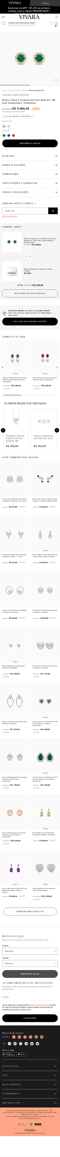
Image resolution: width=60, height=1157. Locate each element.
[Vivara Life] (45, 3)
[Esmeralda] (4, 135)
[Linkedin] (36, 1037)
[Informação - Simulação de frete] (35, 203)
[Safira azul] (9, 135)
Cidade (6, 958)
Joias (11, 90)
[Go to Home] (15, 3)
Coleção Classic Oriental (15, 95)
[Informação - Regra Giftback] (32, 116)
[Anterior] (3, 430)
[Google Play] (8, 1054)
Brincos (18, 90)
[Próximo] (57, 430)
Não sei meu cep (9, 216)
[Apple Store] (22, 1054)
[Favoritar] (56, 81)
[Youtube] (41, 1037)
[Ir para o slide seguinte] (57, 367)
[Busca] (18, 23)
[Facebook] (13, 1037)
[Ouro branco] (9, 126)
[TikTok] (30, 1037)
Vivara (4, 90)
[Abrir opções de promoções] (57, 9)
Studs (25, 90)
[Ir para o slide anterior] (3, 367)
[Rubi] (13, 135)
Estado (6, 946)
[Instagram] (19, 1037)
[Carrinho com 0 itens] (56, 23)
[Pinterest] (25, 1037)
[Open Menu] (3, 17)
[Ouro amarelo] (4, 126)
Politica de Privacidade (40, 1005)
